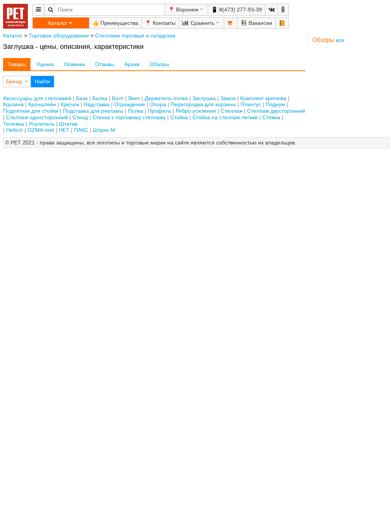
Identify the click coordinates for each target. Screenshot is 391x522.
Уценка (45, 64)
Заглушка (204, 98)
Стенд (80, 117)
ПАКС (81, 130)
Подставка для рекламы (93, 111)
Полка (135, 111)
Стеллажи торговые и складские (135, 35)
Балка (99, 98)
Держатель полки (166, 98)
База (82, 98)
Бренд (14, 81)
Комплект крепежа (263, 98)
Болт (118, 98)
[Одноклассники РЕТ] (283, 10)
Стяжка (271, 117)
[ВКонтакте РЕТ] (271, 10)
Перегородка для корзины (203, 104)
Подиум (275, 104)
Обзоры (159, 64)
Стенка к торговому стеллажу (129, 117)
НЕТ (64, 130)
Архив (131, 64)
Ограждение (129, 104)
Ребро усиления (196, 111)
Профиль (159, 111)
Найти (42, 81)
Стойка (179, 117)
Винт (134, 98)
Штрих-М (104, 130)
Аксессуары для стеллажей (37, 98)
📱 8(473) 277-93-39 (236, 9)
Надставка (97, 104)
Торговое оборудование (59, 35)
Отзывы (104, 64)
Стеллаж (231, 111)
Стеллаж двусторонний (276, 111)
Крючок (70, 104)
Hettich (14, 130)
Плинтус (251, 104)
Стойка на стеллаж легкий (225, 117)
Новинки (74, 64)
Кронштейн (42, 104)
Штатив (68, 124)
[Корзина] (231, 23)
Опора (158, 104)
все (340, 40)
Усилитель (42, 124)
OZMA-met (40, 130)
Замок (228, 98)
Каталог (13, 35)
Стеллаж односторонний (37, 117)
